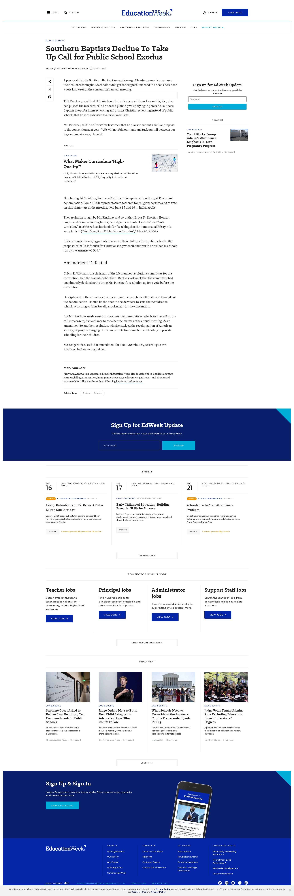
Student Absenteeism (210, 499)
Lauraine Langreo (195, 152)
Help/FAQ (147, 857)
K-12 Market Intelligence (225, 868)
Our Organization (115, 851)
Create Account (62, 805)
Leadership (79, 27)
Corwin (226, 532)
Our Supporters (115, 867)
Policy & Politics (103, 27)
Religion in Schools (92, 393)
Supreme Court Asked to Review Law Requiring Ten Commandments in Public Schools (65, 716)
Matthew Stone (212, 740)
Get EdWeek (184, 846)
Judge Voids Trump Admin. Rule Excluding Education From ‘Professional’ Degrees (223, 716)
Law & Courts (55, 41)
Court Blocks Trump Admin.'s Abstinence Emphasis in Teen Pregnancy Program (201, 140)
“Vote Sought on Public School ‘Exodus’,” (109, 231)
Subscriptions (184, 851)
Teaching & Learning (134, 27)
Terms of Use (139, 883)
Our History (113, 857)
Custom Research (222, 874)
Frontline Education (92, 532)
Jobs (194, 27)
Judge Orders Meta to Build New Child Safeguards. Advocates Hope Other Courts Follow (118, 716)
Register (52, 532)
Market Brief (212, 27)
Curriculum (70, 156)
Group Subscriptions (188, 862)
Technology (162, 27)
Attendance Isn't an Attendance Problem (210, 508)
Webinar (92, 499)
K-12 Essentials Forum (149, 498)
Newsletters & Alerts (188, 857)
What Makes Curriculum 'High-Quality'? (94, 164)
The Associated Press (56, 740)
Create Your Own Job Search (146, 643)
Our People (113, 862)
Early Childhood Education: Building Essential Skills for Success (143, 506)
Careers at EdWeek (116, 873)
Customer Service (151, 862)
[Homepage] (147, 12)
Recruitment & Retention (71, 499)
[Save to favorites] (49, 89)
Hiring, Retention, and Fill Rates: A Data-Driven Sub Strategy (74, 508)
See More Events (147, 555)
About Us (112, 846)
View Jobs (58, 618)
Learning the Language (129, 381)
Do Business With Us (224, 846)
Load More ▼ (147, 763)
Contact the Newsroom (154, 867)
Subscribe (235, 12)
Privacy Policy (160, 883)
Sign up (179, 445)
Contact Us (148, 846)
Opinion (180, 27)
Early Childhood (125, 498)
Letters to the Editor (152, 851)
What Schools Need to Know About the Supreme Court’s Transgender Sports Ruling (171, 716)
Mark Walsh (157, 740)
